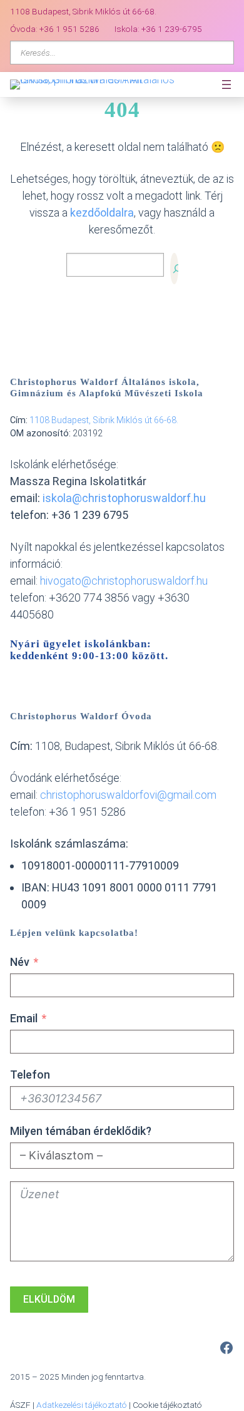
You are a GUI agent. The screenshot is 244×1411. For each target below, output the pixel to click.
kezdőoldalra (102, 212)
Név (19, 961)
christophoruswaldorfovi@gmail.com (128, 794)
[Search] (174, 268)
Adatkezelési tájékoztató (81, 1405)
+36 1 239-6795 (171, 29)
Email (24, 1018)
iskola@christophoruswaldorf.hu (124, 498)
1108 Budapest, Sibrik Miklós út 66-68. (103, 420)
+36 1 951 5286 (69, 29)
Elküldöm (49, 1299)
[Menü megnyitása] (226, 84)
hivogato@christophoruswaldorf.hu (124, 580)
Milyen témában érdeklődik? (80, 1130)
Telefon (30, 1074)
